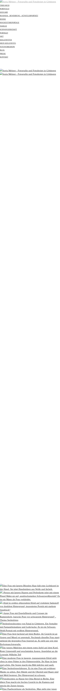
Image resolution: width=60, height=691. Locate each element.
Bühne (3, 19)
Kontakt (4, 57)
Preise (3, 54)
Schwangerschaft (8, 29)
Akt (2, 36)
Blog (2, 50)
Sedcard (4, 12)
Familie (3, 26)
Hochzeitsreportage (9, 22)
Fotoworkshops (7, 47)
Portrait (4, 33)
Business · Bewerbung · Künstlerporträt (19, 16)
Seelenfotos (6, 40)
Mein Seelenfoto (8, 43)
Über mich (4, 5)
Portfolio (4, 9)
